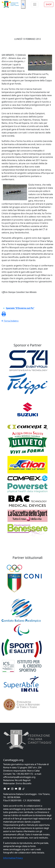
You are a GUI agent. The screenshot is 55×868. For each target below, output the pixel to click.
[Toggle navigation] (34, 4)
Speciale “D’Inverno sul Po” (20, 308)
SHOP (49, 4)
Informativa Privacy (13, 857)
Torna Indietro (11, 320)
